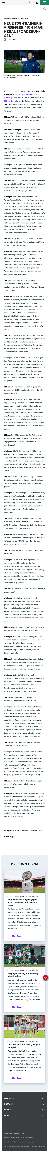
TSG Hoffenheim (11, 101)
